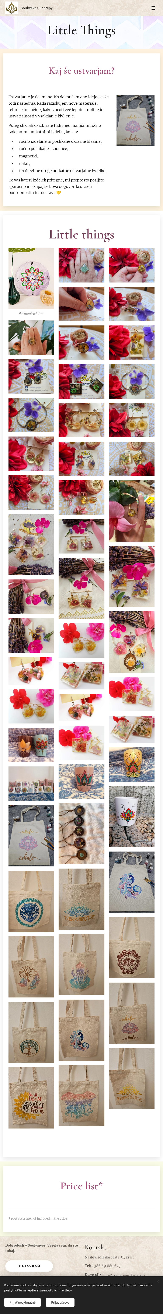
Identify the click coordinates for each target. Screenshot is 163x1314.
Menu (153, 8)
